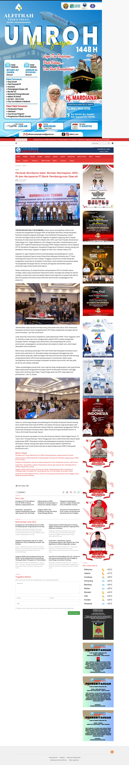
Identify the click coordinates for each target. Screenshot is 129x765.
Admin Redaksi (23, 180)
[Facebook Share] (63, 492)
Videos (72, 161)
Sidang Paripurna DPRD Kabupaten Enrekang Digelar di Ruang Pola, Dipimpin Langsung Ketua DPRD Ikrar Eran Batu (47, 458)
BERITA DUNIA (82, 157)
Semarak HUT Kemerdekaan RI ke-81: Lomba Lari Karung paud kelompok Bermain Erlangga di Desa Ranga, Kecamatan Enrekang (47, 474)
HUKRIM (25, 157)
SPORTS (97, 157)
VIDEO (91, 157)
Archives (63, 161)
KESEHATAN (71, 157)
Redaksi (62, 757)
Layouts (25, 161)
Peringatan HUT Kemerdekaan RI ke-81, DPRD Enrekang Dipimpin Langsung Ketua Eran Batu (44, 455)
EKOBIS (40, 157)
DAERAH (55, 157)
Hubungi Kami (53, 757)
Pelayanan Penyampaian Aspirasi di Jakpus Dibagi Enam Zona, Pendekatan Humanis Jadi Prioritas (73, 140)
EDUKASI (47, 157)
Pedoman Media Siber (74, 757)
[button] (109, 143)
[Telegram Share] (74, 492)
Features (34, 161)
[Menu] (16, 143)
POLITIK (32, 157)
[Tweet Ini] (67, 492)
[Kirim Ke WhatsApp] (78, 492)
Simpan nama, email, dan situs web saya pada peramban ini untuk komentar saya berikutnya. (45, 608)
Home (18, 161)
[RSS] (112, 752)
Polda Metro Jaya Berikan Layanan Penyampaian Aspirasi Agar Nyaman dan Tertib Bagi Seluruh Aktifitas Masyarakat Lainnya (45, 465)
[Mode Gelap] (113, 143)
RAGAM (62, 157)
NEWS (18, 157)
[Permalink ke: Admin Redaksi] (16, 180)
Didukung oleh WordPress (58, 760)
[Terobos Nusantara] (27, 150)
